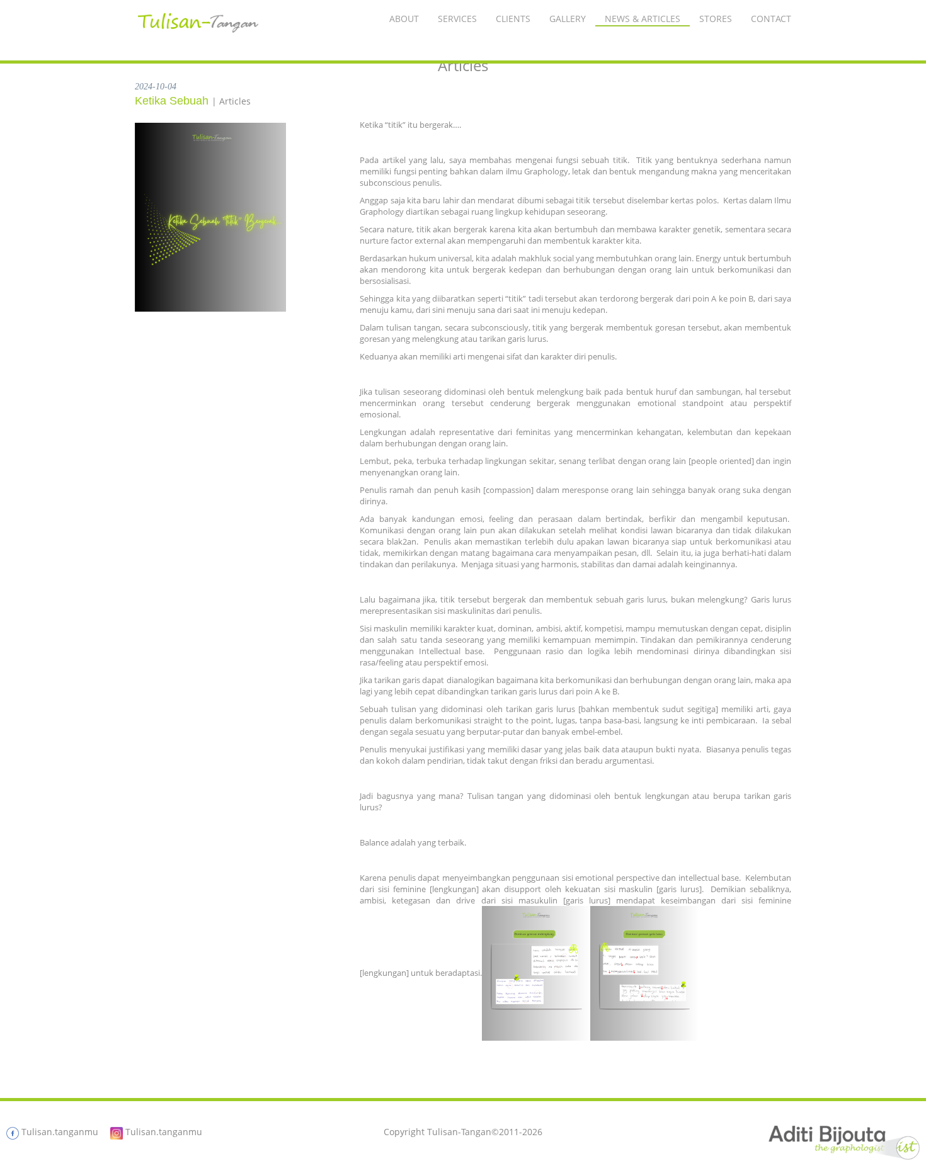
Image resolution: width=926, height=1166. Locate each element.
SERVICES (457, 19)
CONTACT (771, 19)
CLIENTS (513, 19)
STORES (715, 19)
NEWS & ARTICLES (642, 19)
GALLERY (567, 19)
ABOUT (404, 19)
